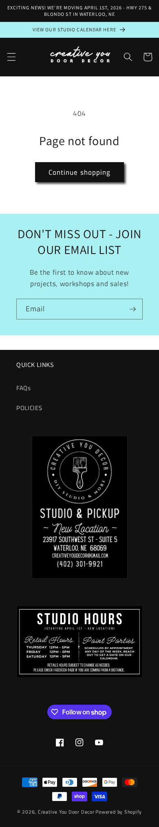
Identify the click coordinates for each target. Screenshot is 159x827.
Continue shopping (80, 172)
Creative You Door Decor (66, 812)
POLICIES (29, 407)
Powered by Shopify (118, 812)
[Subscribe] (132, 309)
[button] (11, 57)
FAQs (23, 388)
